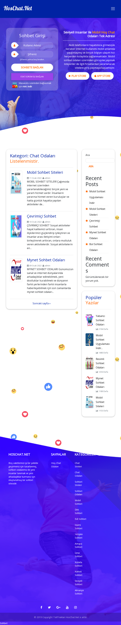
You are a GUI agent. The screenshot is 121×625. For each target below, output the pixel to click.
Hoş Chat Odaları (56, 465)
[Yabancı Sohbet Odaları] (89, 320)
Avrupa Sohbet (78, 545)
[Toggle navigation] (113, 8)
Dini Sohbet (78, 511)
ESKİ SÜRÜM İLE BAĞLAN (32, 76)
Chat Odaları (78, 474)
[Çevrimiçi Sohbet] (16, 225)
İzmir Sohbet (78, 554)
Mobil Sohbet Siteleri (45, 172)
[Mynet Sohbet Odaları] (16, 269)
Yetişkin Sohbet (79, 536)
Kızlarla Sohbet (78, 564)
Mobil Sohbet (78, 502)
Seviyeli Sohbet (78, 582)
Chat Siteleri (78, 465)
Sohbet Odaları (78, 493)
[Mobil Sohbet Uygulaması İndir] (89, 339)
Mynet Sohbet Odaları (46, 259)
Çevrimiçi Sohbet (41, 216)
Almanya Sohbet (79, 592)
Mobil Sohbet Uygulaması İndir (97, 197)
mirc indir (27, 86)
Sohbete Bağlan (32, 67)
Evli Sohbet (80, 518)
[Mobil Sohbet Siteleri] (16, 182)
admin (47, 178)
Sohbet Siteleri (78, 483)
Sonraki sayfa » (42, 303)
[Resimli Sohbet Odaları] (89, 363)
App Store (103, 76)
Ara (88, 155)
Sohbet (4, 623)
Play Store (78, 76)
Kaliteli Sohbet (78, 573)
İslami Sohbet (78, 526)
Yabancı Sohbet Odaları (100, 320)
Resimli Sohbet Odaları (100, 363)
